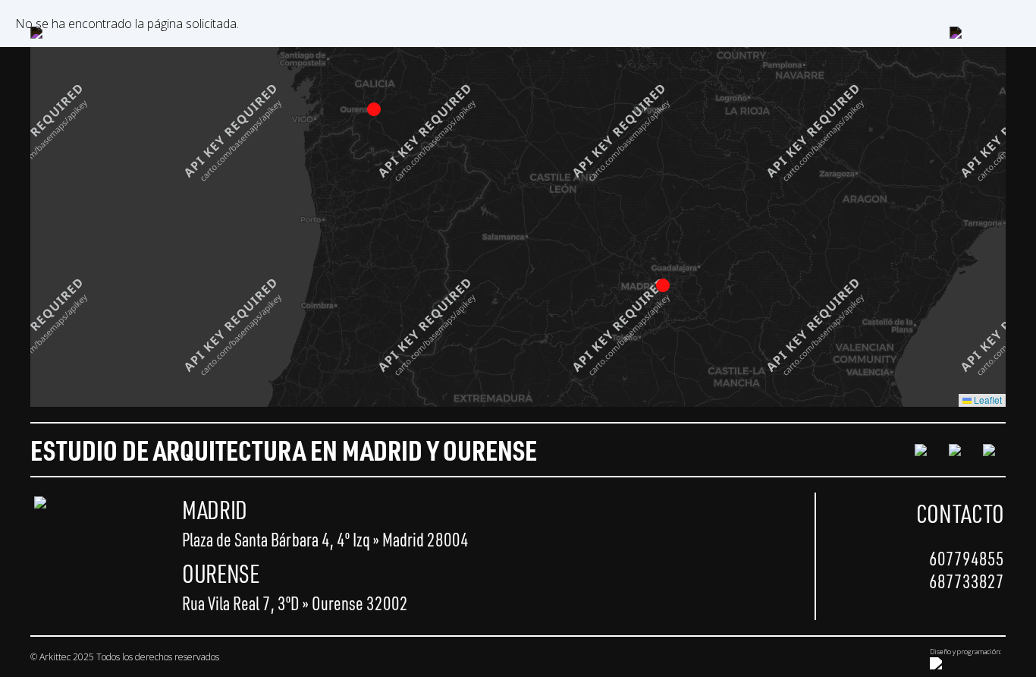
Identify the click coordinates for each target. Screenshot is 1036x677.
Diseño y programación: (965, 652)
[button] (663, 285)
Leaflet (987, 399)
